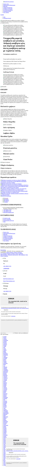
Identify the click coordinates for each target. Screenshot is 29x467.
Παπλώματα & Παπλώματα (9, 5)
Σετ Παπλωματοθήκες (8, 10)
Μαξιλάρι (5, 6)
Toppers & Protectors (7, 7)
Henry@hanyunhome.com (9, 281)
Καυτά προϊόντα (9, 252)
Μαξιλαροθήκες (4, 254)
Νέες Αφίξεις (6, 12)
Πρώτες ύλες (6, 4)
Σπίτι (4, 17)
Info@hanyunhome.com (8, 212)
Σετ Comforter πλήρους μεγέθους (8, 253)
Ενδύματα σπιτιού (7, 11)
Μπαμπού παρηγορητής (13, 254)
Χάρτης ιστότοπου (18, 252)
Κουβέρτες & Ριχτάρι (7, 8)
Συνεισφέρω (3, 250)
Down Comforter (19, 253)
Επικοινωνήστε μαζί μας (8, 220)
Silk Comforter (22, 254)
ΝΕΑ (4, 221)
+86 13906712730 (7, 210)
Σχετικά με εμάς (6, 218)
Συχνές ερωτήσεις (7, 219)
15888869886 (6, 268)
